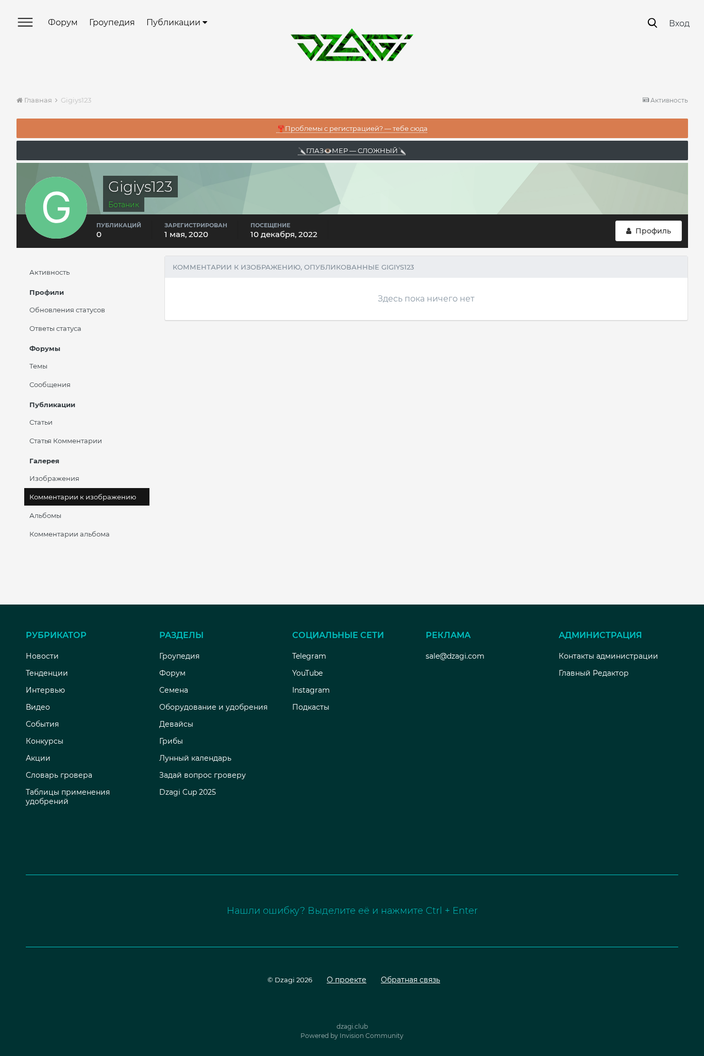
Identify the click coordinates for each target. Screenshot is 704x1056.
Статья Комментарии (65, 441)
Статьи (41, 422)
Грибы (171, 741)
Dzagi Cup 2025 (187, 792)
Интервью (45, 690)
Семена (173, 690)
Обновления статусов (67, 310)
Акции (38, 758)
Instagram (311, 690)
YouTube (307, 673)
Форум (63, 22)
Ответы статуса (55, 328)
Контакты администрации (608, 656)
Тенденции (47, 673)
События (42, 724)
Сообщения (50, 384)
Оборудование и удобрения (213, 707)
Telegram (309, 656)
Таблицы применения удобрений (68, 796)
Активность (49, 272)
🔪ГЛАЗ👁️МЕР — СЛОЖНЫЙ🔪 (352, 150)
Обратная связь (410, 979)
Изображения (54, 478)
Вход (679, 23)
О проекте (346, 979)
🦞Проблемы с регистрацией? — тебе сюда (352, 128)
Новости (42, 656)
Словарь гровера (59, 775)
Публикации (174, 22)
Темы (38, 366)
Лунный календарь (195, 758)
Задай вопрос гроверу (202, 775)
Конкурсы (44, 741)
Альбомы (45, 515)
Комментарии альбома (69, 534)
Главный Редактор (594, 673)
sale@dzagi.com (455, 656)
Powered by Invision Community (352, 1036)
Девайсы (176, 724)
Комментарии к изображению (82, 497)
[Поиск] (652, 23)
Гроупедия (112, 22)
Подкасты (310, 707)
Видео (38, 707)
